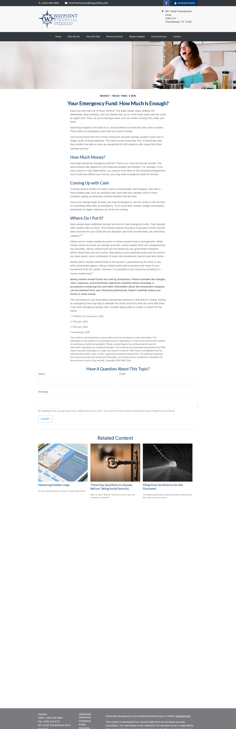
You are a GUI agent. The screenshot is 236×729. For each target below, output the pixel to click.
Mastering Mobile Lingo (54, 485)
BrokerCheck (183, 716)
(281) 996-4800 (54, 717)
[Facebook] (166, 3)
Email (122, 374)
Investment (85, 721)
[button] (58, 37)
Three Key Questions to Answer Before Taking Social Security (111, 486)
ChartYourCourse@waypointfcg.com (88, 3)
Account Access (186, 3)
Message (43, 391)
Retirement (85, 717)
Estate (82, 724)
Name (41, 374)
